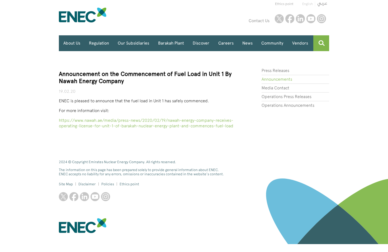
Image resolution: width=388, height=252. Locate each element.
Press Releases (275, 70)
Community (272, 43)
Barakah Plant (171, 43)
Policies (107, 184)
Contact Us (259, 20)
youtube (310, 18)
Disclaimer (87, 184)
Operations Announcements (288, 105)
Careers (226, 43)
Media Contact (275, 87)
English (307, 4)
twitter (279, 18)
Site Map (66, 184)
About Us (71, 43)
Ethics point (284, 4)
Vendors (300, 43)
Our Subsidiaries (133, 43)
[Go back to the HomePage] (95, 15)
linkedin (300, 18)
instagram (321, 18)
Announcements (277, 79)
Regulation (99, 43)
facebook (289, 18)
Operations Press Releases (286, 96)
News (247, 43)
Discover (201, 43)
